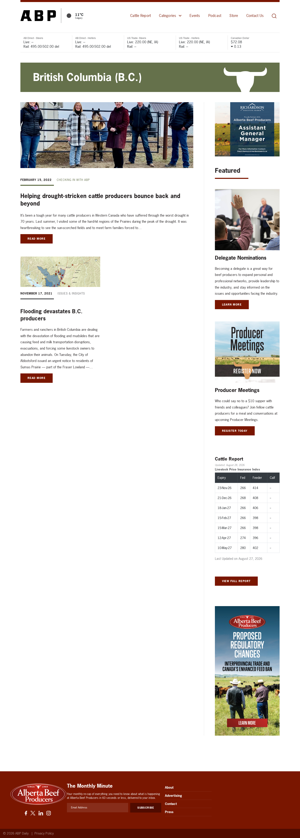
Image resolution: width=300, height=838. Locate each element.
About (169, 787)
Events (195, 15)
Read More (37, 238)
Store (233, 15)
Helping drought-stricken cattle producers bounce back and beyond (100, 200)
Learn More (232, 304)
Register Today (235, 431)
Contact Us (255, 15)
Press (169, 812)
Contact (171, 803)
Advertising (173, 795)
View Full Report (236, 581)
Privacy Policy (44, 833)
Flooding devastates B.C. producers (51, 315)
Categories (167, 15)
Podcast (214, 15)
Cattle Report (140, 15)
